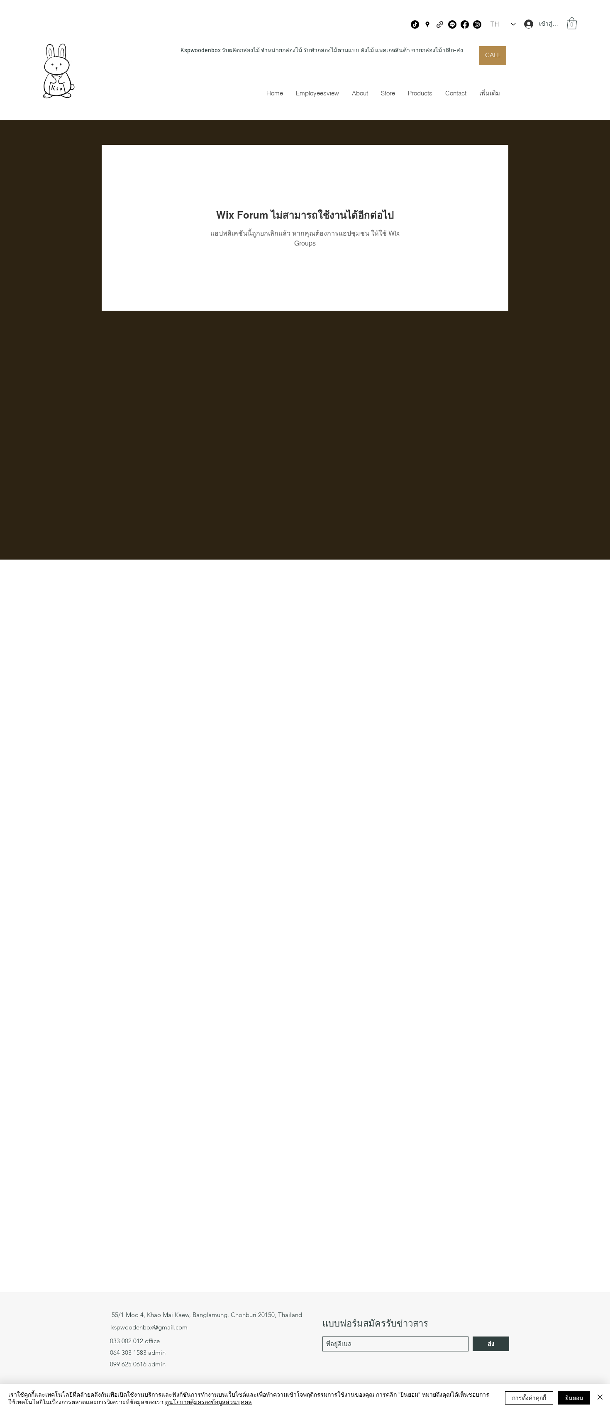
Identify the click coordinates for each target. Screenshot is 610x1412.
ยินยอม (574, 1397)
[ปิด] (600, 1397)
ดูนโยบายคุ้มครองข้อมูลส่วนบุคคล (208, 1401)
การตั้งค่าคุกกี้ (529, 1397)
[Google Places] (427, 24)
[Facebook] (465, 24)
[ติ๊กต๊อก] (415, 24)
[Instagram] (477, 24)
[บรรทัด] (452, 24)
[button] (572, 23)
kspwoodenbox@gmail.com (149, 1327)
